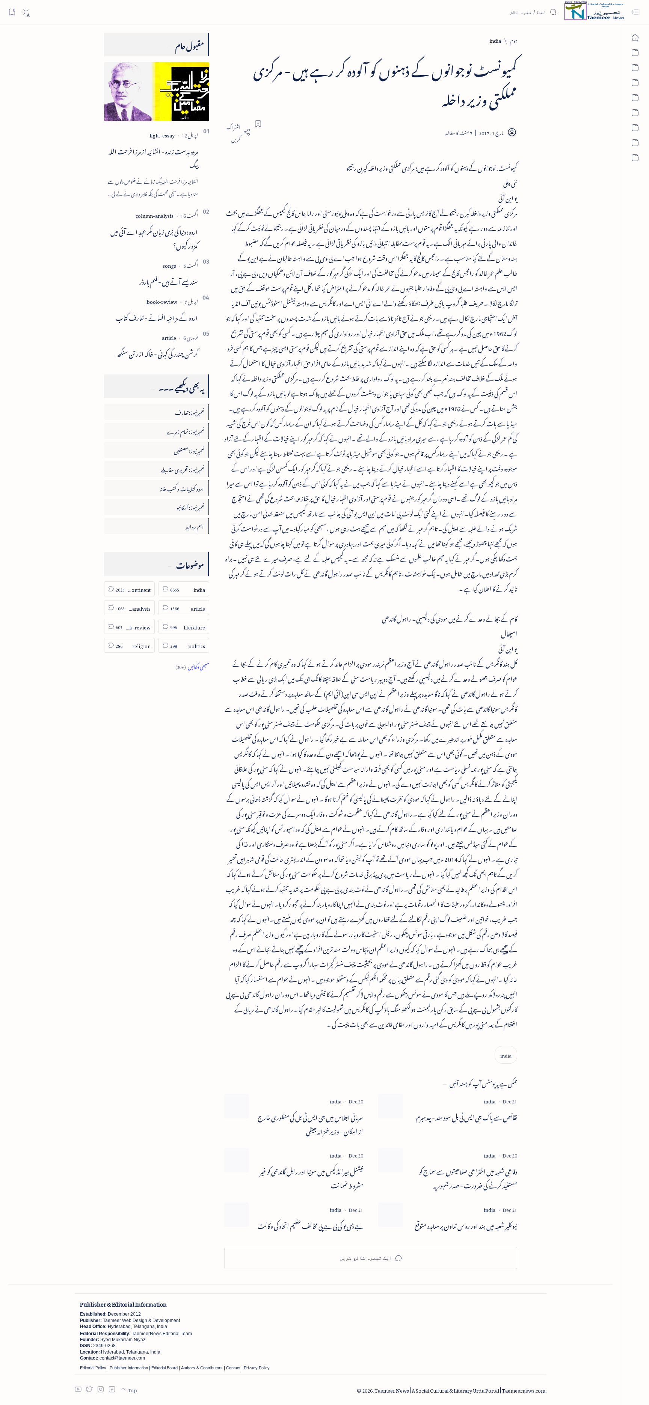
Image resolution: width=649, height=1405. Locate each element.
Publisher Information (129, 1368)
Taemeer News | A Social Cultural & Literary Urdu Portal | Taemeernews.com (459, 1389)
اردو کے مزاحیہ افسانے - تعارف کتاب (157, 316)
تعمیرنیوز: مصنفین (189, 449)
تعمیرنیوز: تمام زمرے (185, 430)
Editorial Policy (93, 1368)
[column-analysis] (155, 214)
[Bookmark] (11, 11)
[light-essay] (162, 134)
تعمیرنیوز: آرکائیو (190, 506)
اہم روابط (194, 525)
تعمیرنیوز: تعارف (189, 411)
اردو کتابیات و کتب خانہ (182, 487)
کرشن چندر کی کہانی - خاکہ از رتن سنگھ (157, 353)
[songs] (169, 264)
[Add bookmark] (258, 123)
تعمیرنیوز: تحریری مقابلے (182, 468)
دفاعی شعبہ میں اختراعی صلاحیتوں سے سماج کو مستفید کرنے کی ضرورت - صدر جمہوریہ (468, 1177)
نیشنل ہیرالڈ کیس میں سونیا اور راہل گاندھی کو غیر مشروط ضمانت (311, 1177)
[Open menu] (634, 12)
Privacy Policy (257, 1368)
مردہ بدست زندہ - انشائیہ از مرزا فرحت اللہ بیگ (153, 157)
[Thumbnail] (390, 1106)
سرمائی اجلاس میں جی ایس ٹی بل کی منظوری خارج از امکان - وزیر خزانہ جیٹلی (310, 1123)
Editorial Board (164, 1368)
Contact (233, 1368)
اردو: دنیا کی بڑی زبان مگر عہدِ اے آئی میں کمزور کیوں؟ (154, 237)
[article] (169, 336)
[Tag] (489, 1100)
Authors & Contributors (202, 1368)
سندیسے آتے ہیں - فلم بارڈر (168, 280)
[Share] (237, 132)
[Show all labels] (192, 665)
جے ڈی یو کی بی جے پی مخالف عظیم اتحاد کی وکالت (310, 1225)
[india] (506, 1055)
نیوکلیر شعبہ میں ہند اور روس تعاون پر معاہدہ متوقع (466, 1225)
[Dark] (25, 12)
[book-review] (161, 300)
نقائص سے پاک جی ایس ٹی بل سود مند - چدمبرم (466, 1116)
